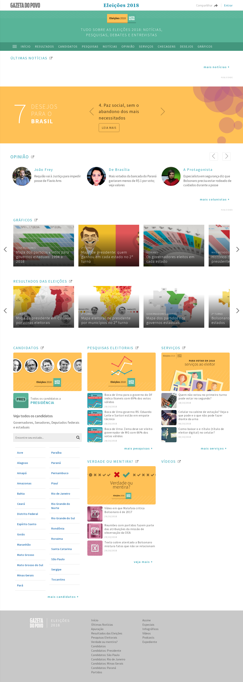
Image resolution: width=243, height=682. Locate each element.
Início (26, 46)
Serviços (146, 46)
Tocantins (58, 579)
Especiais (148, 624)
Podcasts (148, 637)
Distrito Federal (27, 514)
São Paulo (58, 559)
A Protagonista (198, 169)
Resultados (44, 46)
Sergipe (56, 569)
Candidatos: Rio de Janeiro (108, 659)
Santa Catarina (61, 549)
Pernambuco (60, 473)
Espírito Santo (26, 524)
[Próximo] (226, 156)
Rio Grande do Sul (63, 518)
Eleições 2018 (121, 5)
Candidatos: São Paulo (105, 655)
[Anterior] (214, 156)
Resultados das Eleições (106, 633)
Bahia (21, 493)
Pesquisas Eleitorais (104, 637)
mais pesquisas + (138, 448)
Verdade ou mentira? (104, 642)
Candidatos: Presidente (106, 650)
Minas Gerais (25, 575)
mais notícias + (217, 67)
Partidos (96, 672)
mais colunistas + (215, 199)
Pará (20, 585)
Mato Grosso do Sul (30, 565)
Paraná (56, 463)
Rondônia (57, 528)
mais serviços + (214, 448)
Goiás (21, 534)
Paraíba (56, 452)
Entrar (228, 5)
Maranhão (24, 544)
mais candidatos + (63, 597)
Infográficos (150, 629)
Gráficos (205, 46)
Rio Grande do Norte (60, 506)
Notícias (110, 46)
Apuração (97, 629)
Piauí (54, 483)
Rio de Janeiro (60, 493)
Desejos (186, 46)
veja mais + (143, 562)
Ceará (21, 504)
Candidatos (67, 46)
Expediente (149, 642)
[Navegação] (14, 46)
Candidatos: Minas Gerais (107, 663)
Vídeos (146, 633)
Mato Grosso (25, 555)
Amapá (22, 473)
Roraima (57, 539)
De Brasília (119, 169)
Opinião (128, 46)
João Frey (43, 169)
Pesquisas (90, 46)
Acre (20, 452)
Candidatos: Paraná (103, 668)
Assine (146, 620)
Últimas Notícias (102, 624)
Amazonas (24, 483)
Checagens (167, 46)
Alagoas (22, 463)
